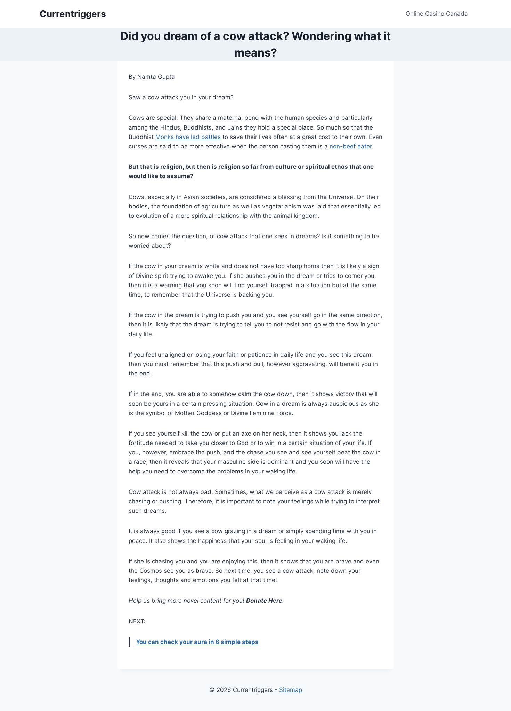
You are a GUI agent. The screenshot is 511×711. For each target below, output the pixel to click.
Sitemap (290, 689)
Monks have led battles (188, 136)
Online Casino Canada (437, 13)
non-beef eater (351, 146)
